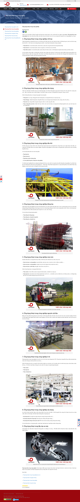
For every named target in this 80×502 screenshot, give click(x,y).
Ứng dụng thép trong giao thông (11, 33)
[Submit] (75, 1)
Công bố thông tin (44, 8)
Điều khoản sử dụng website (9, 493)
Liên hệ (56, 8)
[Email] (26, 32)
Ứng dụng (28, 8)
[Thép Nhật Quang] (9, 4)
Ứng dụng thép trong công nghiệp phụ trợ (12, 38)
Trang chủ (5, 8)
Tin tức (34, 8)
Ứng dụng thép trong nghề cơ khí (11, 26)
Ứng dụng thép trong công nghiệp (12, 29)
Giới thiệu (10, 8)
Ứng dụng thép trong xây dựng (11, 35)
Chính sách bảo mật (19, 493)
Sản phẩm (16, 8)
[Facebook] (23, 32)
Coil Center (22, 8)
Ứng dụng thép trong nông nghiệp (12, 31)
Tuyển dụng (51, 8)
